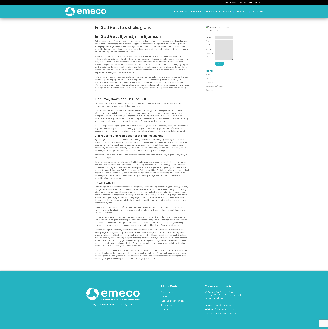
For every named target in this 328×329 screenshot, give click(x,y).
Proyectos (241, 11)
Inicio (208, 75)
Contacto (257, 11)
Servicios (196, 11)
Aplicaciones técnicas (218, 11)
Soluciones (180, 11)
